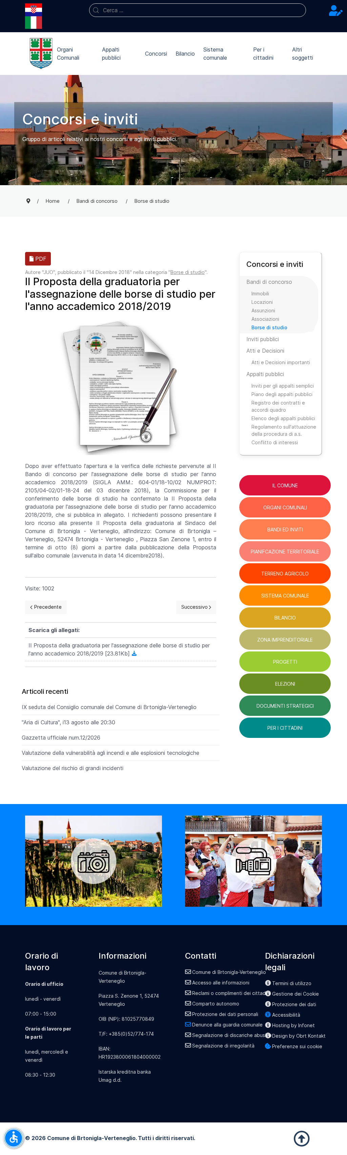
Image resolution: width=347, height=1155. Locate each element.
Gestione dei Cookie (295, 994)
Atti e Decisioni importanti (280, 362)
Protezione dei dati (294, 1004)
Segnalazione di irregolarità (223, 1046)
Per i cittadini (263, 53)
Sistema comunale (215, 53)
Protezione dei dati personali (225, 1014)
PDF (40, 258)
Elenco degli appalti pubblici (283, 418)
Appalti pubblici (111, 53)
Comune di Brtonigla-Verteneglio (229, 972)
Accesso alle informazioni (220, 982)
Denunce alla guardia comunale (227, 1024)
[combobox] (197, 10)
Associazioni (265, 319)
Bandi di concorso (269, 281)
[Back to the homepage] (41, 54)
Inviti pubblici (262, 339)
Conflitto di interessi (274, 442)
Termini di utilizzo (291, 983)
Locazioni (262, 302)
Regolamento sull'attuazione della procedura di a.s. (283, 430)
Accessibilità (286, 1015)
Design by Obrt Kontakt (299, 1036)
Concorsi (156, 53)
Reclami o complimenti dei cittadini (231, 993)
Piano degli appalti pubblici (281, 394)
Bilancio (185, 53)
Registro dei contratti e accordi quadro (278, 406)
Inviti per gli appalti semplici (282, 386)
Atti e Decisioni (265, 350)
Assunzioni (263, 310)
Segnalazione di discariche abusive (232, 1035)
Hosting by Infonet (293, 1025)
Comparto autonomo (215, 1003)
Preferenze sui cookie (297, 1046)
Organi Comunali (68, 53)
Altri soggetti (302, 53)
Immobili (260, 293)
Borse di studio (187, 272)
